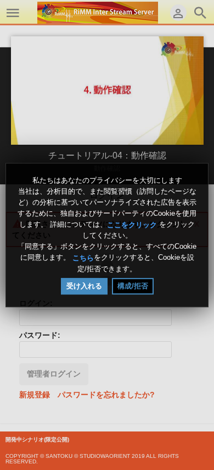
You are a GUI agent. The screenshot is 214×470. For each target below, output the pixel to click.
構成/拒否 (132, 286)
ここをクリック (132, 224)
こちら (83, 258)
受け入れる (84, 286)
